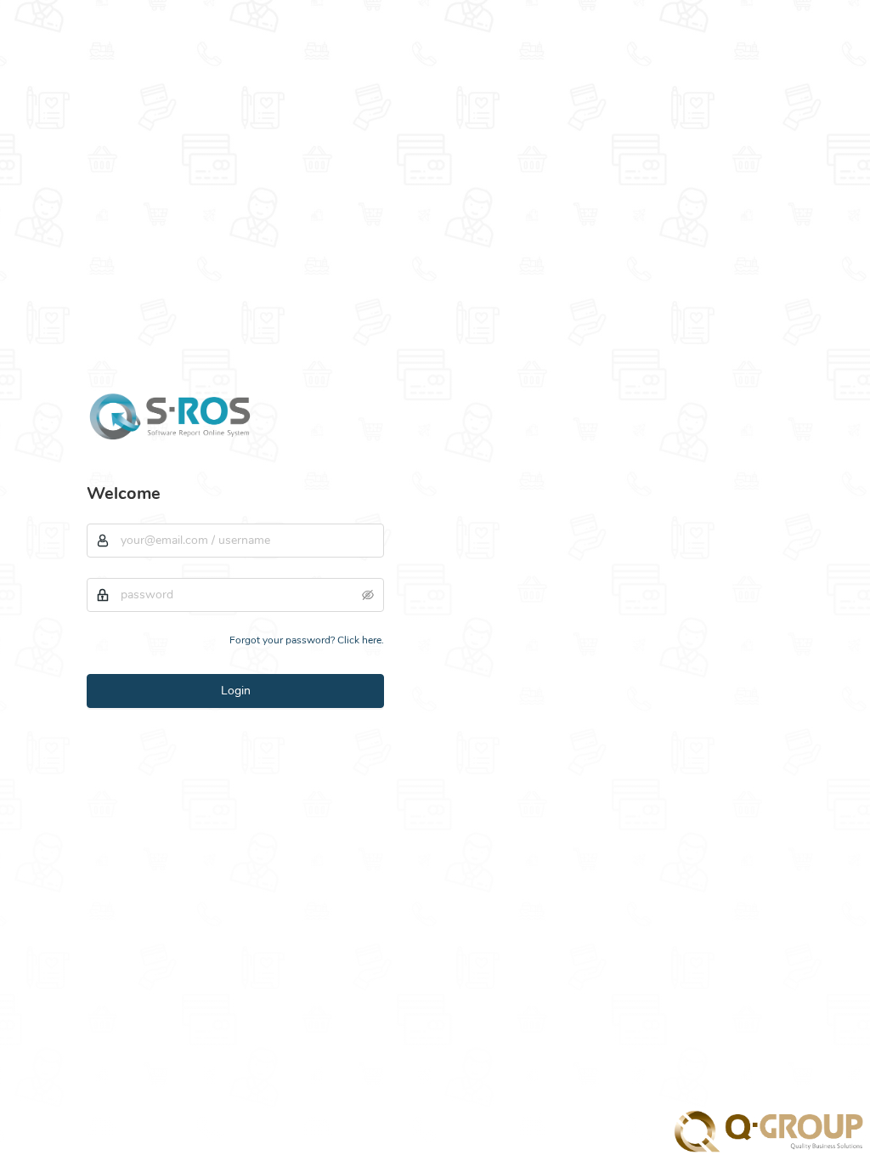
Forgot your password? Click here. (306, 640)
